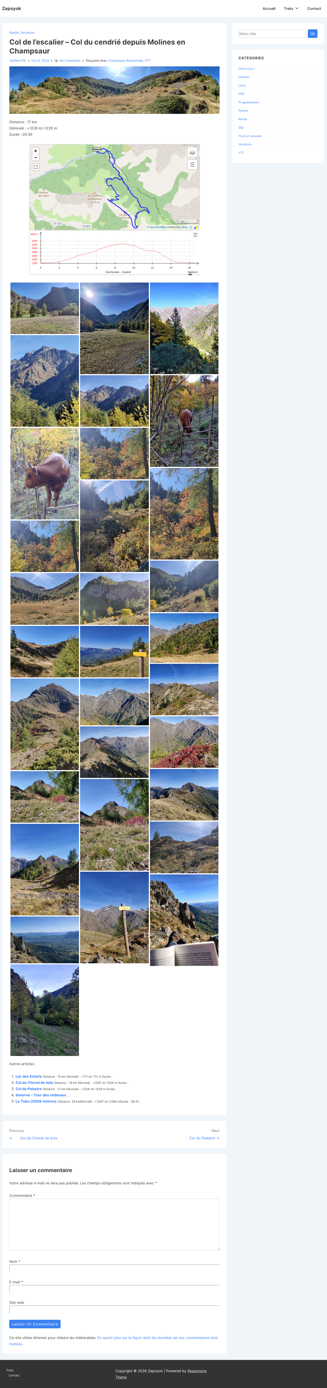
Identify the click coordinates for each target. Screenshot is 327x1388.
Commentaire (22, 1195)
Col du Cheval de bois (34, 1082)
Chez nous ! (246, 68)
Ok (312, 33)
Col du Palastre (29, 1089)
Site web (16, 1302)
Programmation (248, 102)
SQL (241, 127)
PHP (241, 94)
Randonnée (134, 60)
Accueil (269, 8)
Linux (242, 85)
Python (243, 110)
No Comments (70, 60)
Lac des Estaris (29, 1076)
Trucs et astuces (250, 136)
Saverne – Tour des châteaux (41, 1095)
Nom (13, 1261)
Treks (288, 8)
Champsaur (116, 60)
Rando (14, 32)
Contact (314, 8)
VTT (148, 60)
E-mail (14, 1282)
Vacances (27, 32)
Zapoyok (11, 8)
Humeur (244, 77)
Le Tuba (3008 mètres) (36, 1101)
